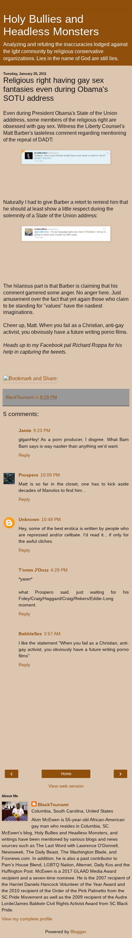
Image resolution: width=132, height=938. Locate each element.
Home (66, 774)
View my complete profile (27, 918)
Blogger (78, 931)
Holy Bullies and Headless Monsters (51, 25)
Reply (24, 455)
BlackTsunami (53, 804)
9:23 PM (41, 430)
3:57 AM (52, 633)
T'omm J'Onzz (34, 570)
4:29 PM (59, 570)
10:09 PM (50, 474)
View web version (66, 786)
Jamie (25, 430)
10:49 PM (51, 519)
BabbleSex (30, 633)
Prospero (28, 474)
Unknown (29, 519)
